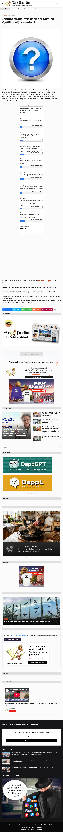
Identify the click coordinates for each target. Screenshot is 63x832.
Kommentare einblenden (31, 354)
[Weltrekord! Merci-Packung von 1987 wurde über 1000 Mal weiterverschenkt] (37, 414)
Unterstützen (44, 824)
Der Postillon (31, 827)
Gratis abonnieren (31, 741)
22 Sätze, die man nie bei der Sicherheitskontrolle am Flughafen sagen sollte (51, 421)
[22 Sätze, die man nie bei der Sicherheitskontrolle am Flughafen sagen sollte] (37, 421)
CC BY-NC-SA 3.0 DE (26, 829)
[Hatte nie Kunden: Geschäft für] (37, 438)
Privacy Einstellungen (33, 824)
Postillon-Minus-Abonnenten (18, 635)
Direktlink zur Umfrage (31, 105)
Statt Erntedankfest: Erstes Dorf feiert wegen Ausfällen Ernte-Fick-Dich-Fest (32, 767)
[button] (2, 3)
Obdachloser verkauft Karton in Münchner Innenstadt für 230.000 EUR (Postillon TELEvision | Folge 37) (31, 704)
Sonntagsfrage (12, 15)
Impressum (15, 824)
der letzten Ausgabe (45, 281)
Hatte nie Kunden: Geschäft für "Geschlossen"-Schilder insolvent (51, 437)
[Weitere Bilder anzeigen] (31, 557)
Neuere (5, 447)
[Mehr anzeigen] (54, 309)
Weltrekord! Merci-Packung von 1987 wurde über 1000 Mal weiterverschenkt (51, 414)
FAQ (9, 824)
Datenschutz (22, 824)
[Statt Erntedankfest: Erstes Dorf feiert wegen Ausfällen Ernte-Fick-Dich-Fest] (6, 769)
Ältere (58, 447)
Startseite (4, 15)
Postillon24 (52, 824)
